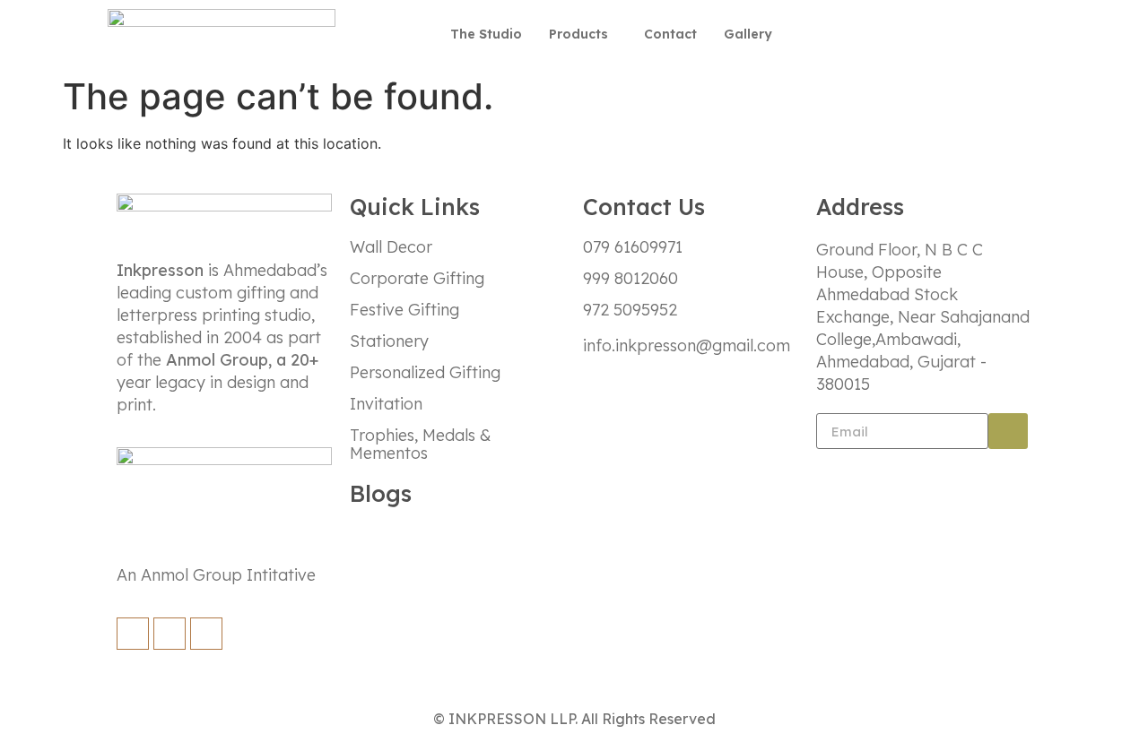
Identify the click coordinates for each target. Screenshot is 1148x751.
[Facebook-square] (885, 34)
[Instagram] (929, 34)
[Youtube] (1017, 34)
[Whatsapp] (973, 34)
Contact (670, 34)
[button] (583, 34)
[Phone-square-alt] (841, 34)
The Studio (486, 34)
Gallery (748, 34)
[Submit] (1008, 431)
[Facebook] (133, 633)
